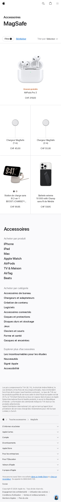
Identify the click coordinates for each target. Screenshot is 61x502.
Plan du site (23, 498)
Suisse (5, 484)
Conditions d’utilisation (11, 495)
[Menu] (57, 3)
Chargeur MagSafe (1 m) (15, 141)
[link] (56, 497)
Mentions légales (9, 498)
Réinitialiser (21, 39)
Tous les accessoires (17, 420)
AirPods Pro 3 (30, 92)
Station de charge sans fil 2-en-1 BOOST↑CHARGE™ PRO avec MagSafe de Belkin (15, 198)
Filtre (9, 39)
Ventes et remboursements (34, 495)
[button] (43, 3)
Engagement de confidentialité (14, 492)
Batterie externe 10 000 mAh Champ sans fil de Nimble (45, 198)
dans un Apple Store (39, 477)
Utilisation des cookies (39, 492)
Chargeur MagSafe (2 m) (46, 141)
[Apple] (3, 419)
